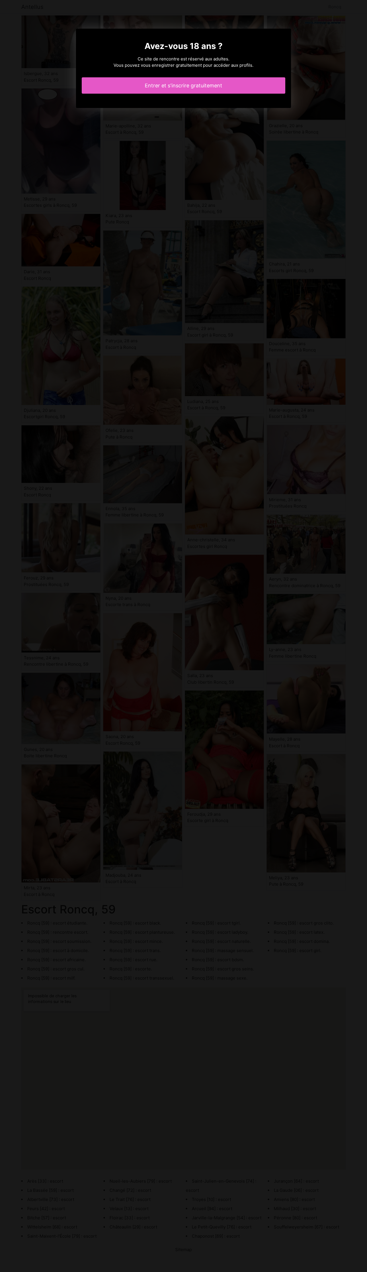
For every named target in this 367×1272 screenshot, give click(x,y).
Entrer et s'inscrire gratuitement (183, 85)
